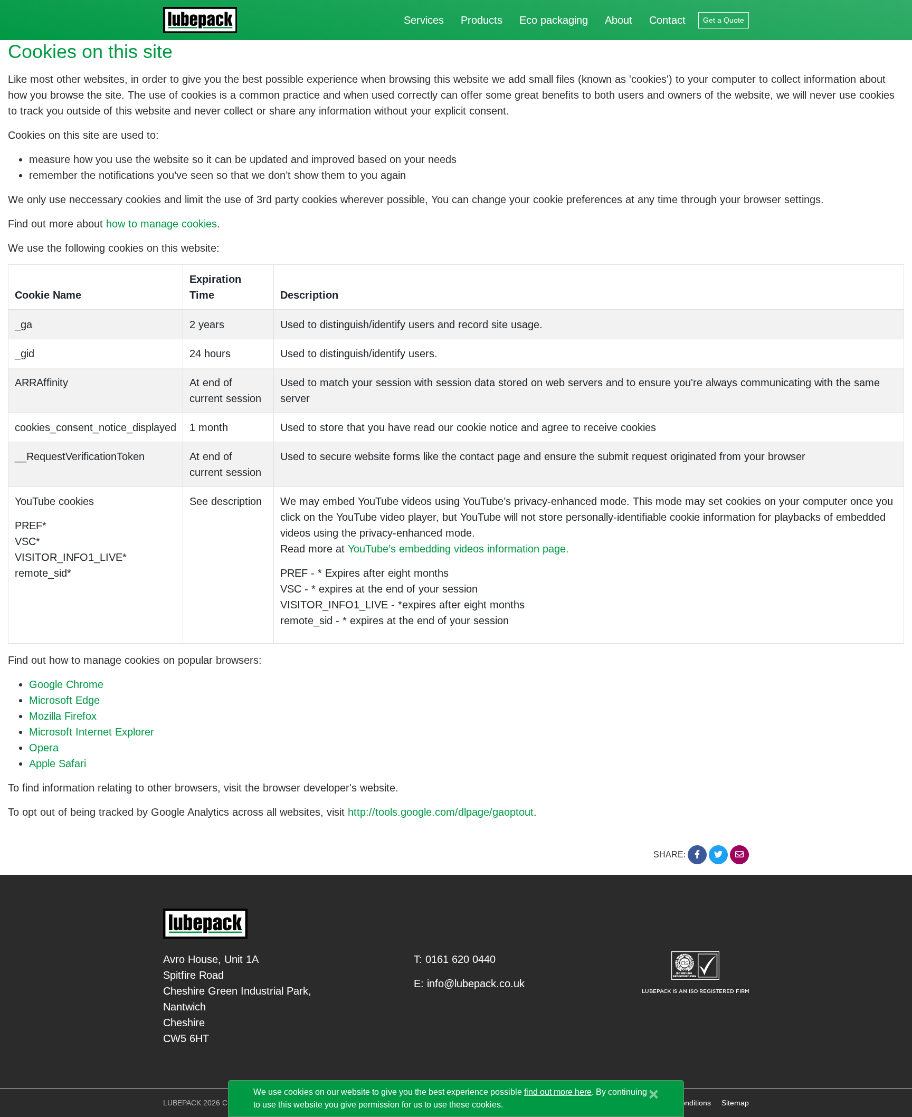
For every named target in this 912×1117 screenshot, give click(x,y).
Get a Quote (723, 20)
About (618, 20)
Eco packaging (553, 20)
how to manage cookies (161, 224)
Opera (44, 747)
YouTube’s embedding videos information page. (458, 549)
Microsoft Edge (64, 700)
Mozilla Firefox (63, 716)
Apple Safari (57, 763)
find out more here (558, 1091)
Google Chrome (66, 684)
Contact (667, 20)
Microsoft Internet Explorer (91, 732)
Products (481, 20)
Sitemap (735, 1103)
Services (424, 20)
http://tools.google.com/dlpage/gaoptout (441, 812)
